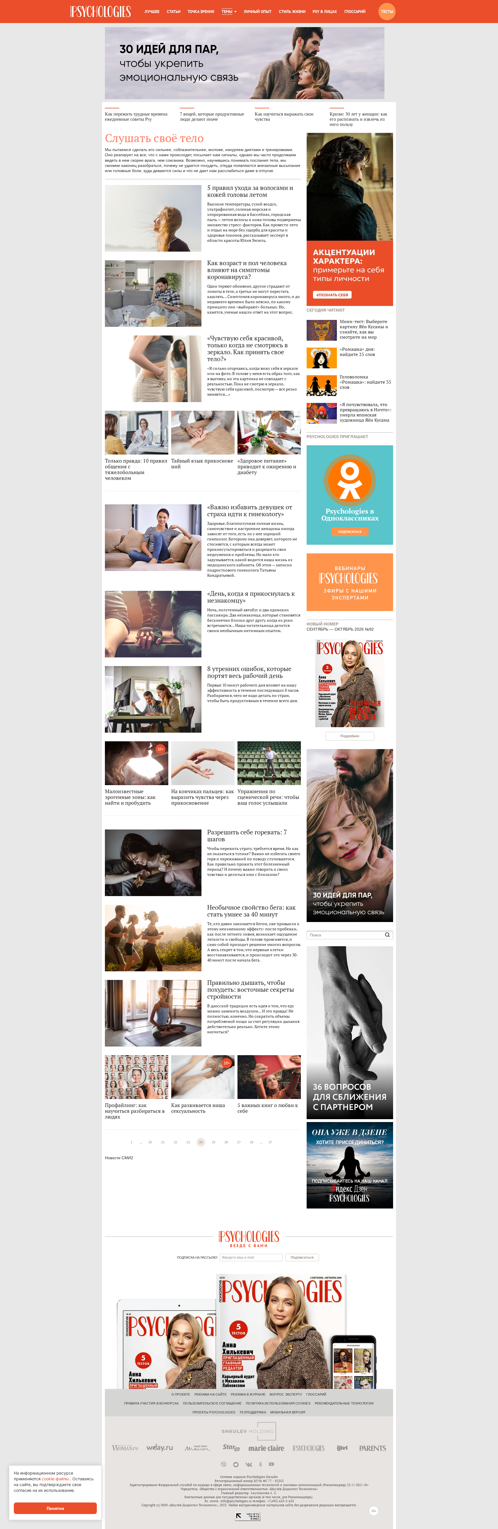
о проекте (180, 1394)
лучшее (152, 11)
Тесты (387, 11)
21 (163, 1142)
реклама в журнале (248, 1394)
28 (251, 1142)
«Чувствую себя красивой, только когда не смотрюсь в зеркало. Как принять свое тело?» (247, 348)
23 (188, 1142)
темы (227, 11)
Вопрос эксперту (286, 1394)
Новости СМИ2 (119, 1157)
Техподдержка (252, 1412)
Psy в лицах (325, 11)
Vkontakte (249, 1464)
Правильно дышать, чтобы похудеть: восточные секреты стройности (250, 989)
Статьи (173, 11)
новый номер (322, 623)
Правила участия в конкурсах (151, 1403)
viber (223, 1464)
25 (213, 1142)
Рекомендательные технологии (344, 1403)
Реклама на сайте (211, 1394)
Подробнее (349, 736)
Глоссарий (354, 11)
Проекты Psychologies (214, 1412)
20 (150, 1142)
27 (239, 1142)
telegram (236, 1464)
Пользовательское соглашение (212, 1403)
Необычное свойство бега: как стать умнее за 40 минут (251, 911)
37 (270, 1142)
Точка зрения (201, 11)
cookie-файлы (55, 1478)
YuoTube (271, 1464)
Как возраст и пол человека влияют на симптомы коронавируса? (247, 269)
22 (175, 1142)
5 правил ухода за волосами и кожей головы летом (250, 191)
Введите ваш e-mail (238, 1257)
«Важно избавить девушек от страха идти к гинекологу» (249, 510)
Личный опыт (257, 11)
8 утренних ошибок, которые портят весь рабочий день (249, 672)
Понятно (55, 1508)
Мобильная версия (287, 1412)
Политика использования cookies (278, 1403)
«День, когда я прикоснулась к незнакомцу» (251, 597)
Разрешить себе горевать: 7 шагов (247, 835)
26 (226, 1142)
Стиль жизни (292, 11)
